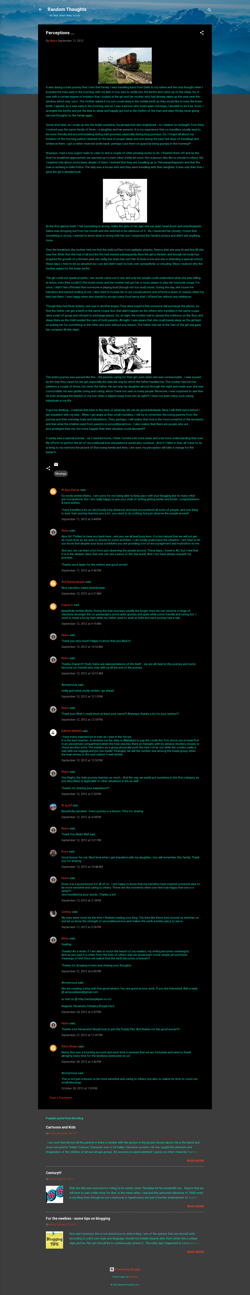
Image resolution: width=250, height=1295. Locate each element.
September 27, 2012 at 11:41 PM (82, 1035)
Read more (195, 1161)
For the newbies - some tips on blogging (78, 1218)
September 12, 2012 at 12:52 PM (82, 760)
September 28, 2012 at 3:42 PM (81, 1061)
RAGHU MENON (71, 731)
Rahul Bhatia (69, 1046)
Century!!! (54, 1173)
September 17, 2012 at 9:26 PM (81, 927)
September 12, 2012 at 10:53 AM (82, 647)
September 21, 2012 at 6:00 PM (81, 971)
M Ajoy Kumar (70, 490)
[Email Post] (56, 466)
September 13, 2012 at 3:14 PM (81, 900)
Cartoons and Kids (61, 1127)
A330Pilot (133, 1277)
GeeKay (66, 912)
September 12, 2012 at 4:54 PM (81, 817)
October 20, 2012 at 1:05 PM (79, 1088)
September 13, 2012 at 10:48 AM (82, 867)
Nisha (65, 530)
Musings (60, 473)
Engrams (67, 605)
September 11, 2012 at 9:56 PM (81, 570)
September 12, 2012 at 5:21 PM (81, 840)
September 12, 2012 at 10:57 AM (82, 673)
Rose (65, 851)
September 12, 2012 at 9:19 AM (81, 623)
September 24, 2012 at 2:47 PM (81, 1012)
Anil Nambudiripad (73, 582)
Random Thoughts (67, 9)
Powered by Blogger (127, 1269)
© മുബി (67, 805)
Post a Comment (61, 1097)
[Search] (209, 11)
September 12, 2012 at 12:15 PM (82, 696)
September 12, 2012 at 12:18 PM (82, 719)
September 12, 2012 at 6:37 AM (81, 593)
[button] (201, 33)
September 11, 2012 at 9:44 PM (81, 519)
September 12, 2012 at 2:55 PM (81, 794)
